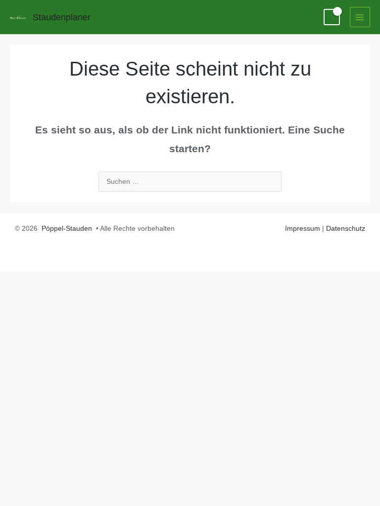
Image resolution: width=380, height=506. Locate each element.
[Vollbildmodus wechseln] (49, 280)
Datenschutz (345, 228)
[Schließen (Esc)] (117, 280)
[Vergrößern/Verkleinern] (16, 280)
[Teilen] (83, 280)
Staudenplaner (62, 17)
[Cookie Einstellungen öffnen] (22, 494)
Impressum (302, 228)
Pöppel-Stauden (67, 228)
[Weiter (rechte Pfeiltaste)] (49, 296)
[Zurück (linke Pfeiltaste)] (16, 296)
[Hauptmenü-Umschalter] (360, 17)
